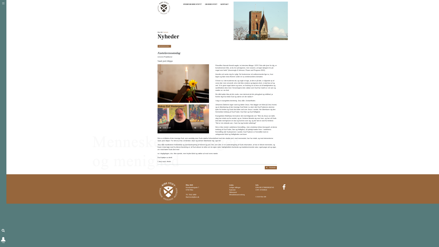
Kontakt (225, 4)
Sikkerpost (233, 192)
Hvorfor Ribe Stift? (192, 4)
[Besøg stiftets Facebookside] (284, 188)
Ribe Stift (160, 32)
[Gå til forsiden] (168, 191)
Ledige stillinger (235, 187)
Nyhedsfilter (164, 46)
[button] (3, 230)
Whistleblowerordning (237, 195)
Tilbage (272, 168)
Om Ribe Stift (211, 4)
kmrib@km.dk (194, 197)
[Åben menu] (3, 3)
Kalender (232, 190)
